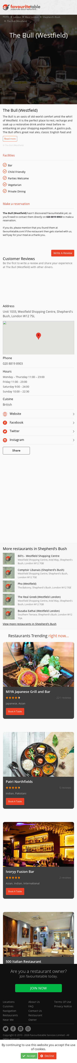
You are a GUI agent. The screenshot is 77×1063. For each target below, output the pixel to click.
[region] (38, 339)
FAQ (30, 1006)
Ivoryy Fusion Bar (20, 871)
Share (16, 450)
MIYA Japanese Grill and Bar (28, 691)
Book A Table (15, 711)
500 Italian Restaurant (23, 961)
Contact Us (35, 1011)
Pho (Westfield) (27, 583)
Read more (10, 138)
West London (31, 17)
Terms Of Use (62, 1002)
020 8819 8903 (13, 364)
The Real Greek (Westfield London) (39, 597)
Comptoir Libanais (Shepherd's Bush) (41, 570)
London (17, 17)
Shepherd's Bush (51, 17)
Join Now (38, 988)
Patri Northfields (19, 781)
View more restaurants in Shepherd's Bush (29, 624)
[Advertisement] (38, 286)
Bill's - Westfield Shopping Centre (38, 556)
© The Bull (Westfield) (13, 145)
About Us (34, 1002)
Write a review (62, 253)
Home (6, 16)
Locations (9, 1002)
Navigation (9, 1011)
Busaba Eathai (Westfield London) (39, 611)
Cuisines (8, 1006)
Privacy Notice (63, 1006)
